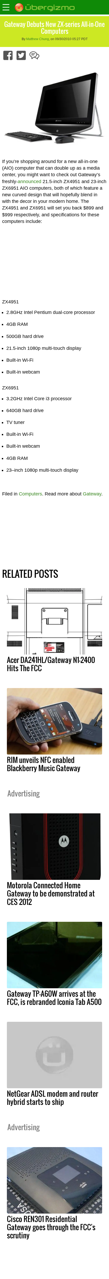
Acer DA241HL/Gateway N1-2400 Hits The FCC (51, 664)
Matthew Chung (37, 39)
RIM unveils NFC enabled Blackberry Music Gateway (43, 764)
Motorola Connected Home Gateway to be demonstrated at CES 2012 (51, 893)
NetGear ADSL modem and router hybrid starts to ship (52, 1097)
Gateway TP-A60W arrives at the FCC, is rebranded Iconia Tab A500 (54, 997)
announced (29, 181)
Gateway (92, 494)
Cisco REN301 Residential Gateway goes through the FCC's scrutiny (51, 1227)
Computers (30, 494)
